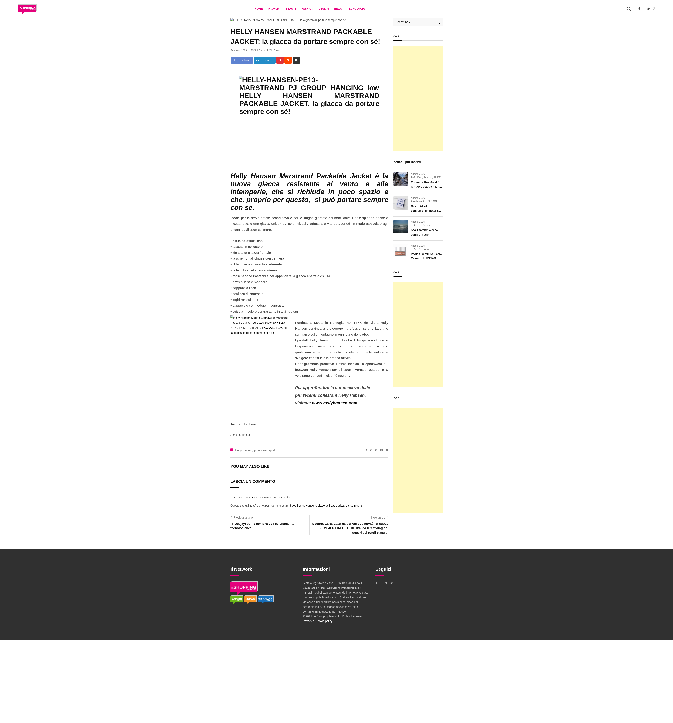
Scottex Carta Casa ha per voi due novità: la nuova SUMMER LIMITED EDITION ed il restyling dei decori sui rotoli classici (350, 528)
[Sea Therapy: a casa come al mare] (400, 226)
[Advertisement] (418, 98)
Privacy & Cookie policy (317, 621)
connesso (252, 497)
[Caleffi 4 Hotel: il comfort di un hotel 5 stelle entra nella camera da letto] (400, 203)
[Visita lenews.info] (251, 599)
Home (259, 8)
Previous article (243, 517)
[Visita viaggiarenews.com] (266, 599)
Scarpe (427, 177)
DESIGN (324, 8)
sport (272, 450)
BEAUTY (290, 8)
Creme (426, 249)
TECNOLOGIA (356, 8)
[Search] (629, 8)
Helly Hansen (243, 450)
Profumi (274, 8)
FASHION (307, 8)
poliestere (260, 450)
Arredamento (418, 201)
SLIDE (437, 177)
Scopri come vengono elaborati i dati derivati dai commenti (326, 505)
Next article (378, 517)
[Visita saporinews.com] (237, 599)
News (338, 8)
